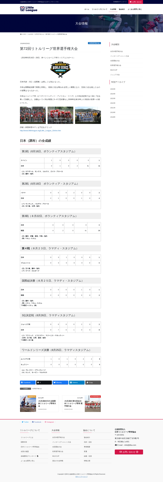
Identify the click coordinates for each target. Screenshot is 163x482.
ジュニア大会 (115, 75)
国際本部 (24, 442)
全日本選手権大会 (116, 51)
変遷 (85, 451)
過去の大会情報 (57, 461)
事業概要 (87, 447)
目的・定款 (88, 442)
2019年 (112, 112)
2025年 (112, 89)
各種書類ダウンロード (120, 2)
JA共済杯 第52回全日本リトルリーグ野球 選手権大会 (73, 403)
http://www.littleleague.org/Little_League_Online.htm (40, 131)
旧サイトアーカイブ (81, 476)
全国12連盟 (25, 451)
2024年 (112, 94)
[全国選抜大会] (28, 401)
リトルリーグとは (27, 437)
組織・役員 (88, 456)
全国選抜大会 (115, 61)
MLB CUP (113, 70)
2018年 (112, 117)
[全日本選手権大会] (93, 401)
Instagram (50, 422)
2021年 (112, 108)
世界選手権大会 (94, 43)
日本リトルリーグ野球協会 (30, 447)
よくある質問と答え (28, 461)
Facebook (37, 422)
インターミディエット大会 (119, 56)
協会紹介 (87, 437)
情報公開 (87, 461)
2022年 (112, 103)
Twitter (26, 422)
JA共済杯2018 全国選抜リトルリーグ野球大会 (47, 403)
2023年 (112, 98)
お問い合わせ (137, 2)
